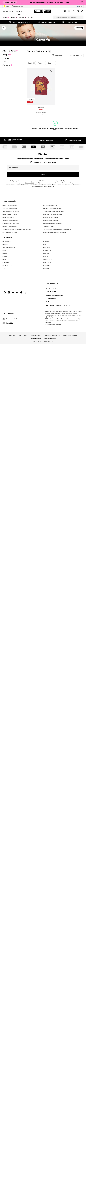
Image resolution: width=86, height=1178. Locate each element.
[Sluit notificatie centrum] (73, 11)
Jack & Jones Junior (9, 247)
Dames (5, 11)
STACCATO (47, 263)
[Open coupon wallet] (64, 11)
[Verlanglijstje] (78, 11)
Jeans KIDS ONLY (48, 226)
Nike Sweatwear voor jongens (52, 214)
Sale (29, 63)
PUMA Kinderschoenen (10, 205)
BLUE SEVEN (6, 241)
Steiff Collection (8, 266)
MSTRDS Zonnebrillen (50, 205)
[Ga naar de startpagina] (14, 284)
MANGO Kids (47, 250)
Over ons (12, 335)
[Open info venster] (82, 2)
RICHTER (46, 257)
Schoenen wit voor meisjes (11, 211)
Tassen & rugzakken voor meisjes (53, 211)
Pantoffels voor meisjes (51, 217)
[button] (59, 55)
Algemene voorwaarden (52, 335)
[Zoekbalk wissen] (82, 17)
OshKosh (46, 253)
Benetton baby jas (8, 217)
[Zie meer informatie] (41, 115)
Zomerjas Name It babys (10, 220)
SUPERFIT (46, 266)
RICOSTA (5, 260)
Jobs (25, 335)
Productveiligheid (50, 338)
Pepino (5, 257)
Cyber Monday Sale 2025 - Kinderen (54, 233)
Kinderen (19, 11)
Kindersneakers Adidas (10, 214)
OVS (44, 244)
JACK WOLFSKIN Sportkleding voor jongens (57, 229)
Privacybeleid (29, 183)
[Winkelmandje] (82, 11)
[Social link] (4, 292)
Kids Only (5, 244)
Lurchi (4, 250)
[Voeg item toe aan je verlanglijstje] (51, 71)
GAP (4, 269)
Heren (11, 11)
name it (5, 253)
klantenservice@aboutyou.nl (42, 185)
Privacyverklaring (36, 335)
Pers (19, 335)
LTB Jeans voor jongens (10, 233)
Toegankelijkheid (35, 338)
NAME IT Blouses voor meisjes (52, 208)
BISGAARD (46, 241)
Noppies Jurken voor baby (11, 223)
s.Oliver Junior (47, 260)
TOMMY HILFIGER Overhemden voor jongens (17, 229)
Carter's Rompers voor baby (52, 223)
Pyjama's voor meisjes (10, 226)
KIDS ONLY (46, 247)
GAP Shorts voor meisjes (10, 208)
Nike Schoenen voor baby (51, 220)
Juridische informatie (70, 335)
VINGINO (46, 269)
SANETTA (6, 263)
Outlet (7, 6)
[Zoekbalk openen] (54, 17)
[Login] (69, 11)
